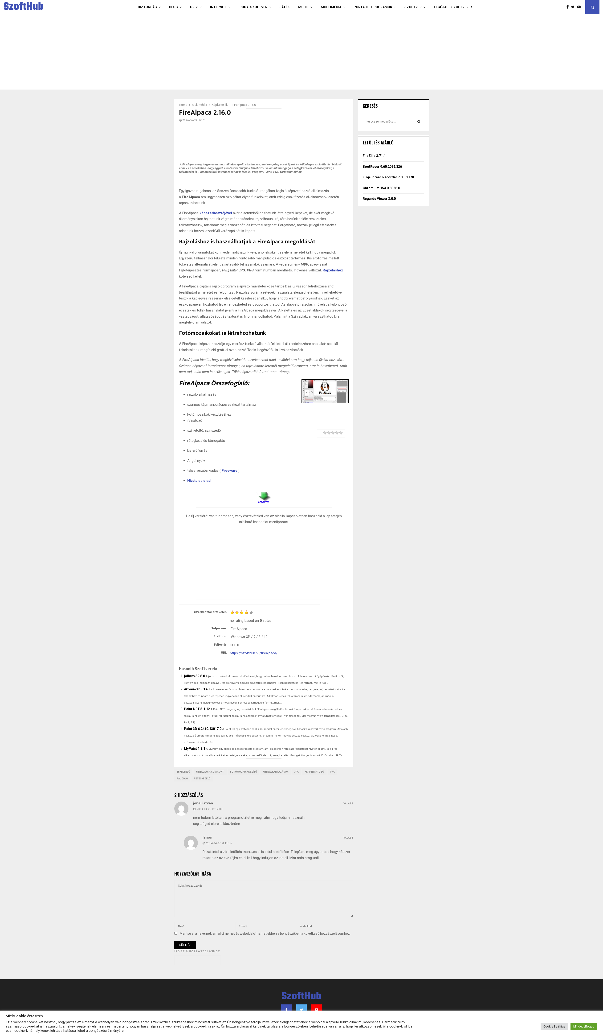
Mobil (303, 7)
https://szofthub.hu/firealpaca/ (253, 653)
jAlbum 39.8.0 (194, 676)
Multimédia (331, 7)
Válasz (348, 803)
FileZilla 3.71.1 (374, 156)
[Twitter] (574, 7)
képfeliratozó (314, 771)
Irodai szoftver (253, 7)
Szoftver (413, 7)
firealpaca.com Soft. (210, 771)
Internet (218, 7)
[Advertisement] (282, 52)
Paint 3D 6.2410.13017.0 (202, 729)
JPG (296, 771)
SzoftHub (24, 7)
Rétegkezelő (202, 778)
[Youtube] (580, 7)
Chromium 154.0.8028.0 (381, 188)
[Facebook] (568, 7)
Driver (196, 7)
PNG (332, 771)
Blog (173, 7)
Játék (285, 7)
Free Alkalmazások (275, 771)
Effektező (183, 771)
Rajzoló (182, 778)
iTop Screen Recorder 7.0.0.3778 (388, 177)
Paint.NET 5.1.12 (197, 709)
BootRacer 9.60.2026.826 (382, 166)
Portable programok (373, 7)
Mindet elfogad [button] (583, 1026)
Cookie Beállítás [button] (554, 1026)
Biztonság (147, 7)
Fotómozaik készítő (243, 771)
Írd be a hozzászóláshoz (197, 951)
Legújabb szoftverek (453, 7)
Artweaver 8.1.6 (196, 689)
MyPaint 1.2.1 (194, 748)
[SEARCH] (419, 121)
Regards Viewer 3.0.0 (379, 199)
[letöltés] (264, 496)
